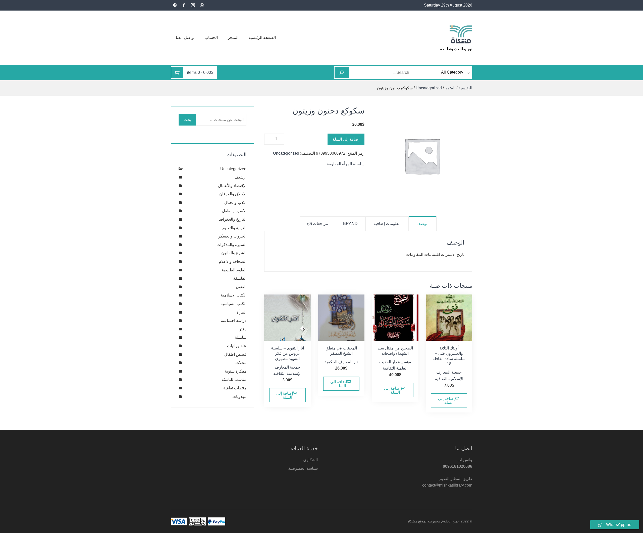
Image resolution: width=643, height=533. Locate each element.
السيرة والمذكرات (231, 245)
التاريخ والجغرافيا (232, 219)
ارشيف (240, 177)
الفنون (241, 287)
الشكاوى (310, 460)
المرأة (241, 312)
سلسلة (240, 337)
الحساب (211, 37)
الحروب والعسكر (232, 236)
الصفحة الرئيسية (262, 37)
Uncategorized (429, 88)
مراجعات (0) (317, 223)
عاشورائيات (236, 346)
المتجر (233, 37)
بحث (187, 119)
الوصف (422, 223)
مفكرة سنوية (235, 371)
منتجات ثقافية (234, 388)
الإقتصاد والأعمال (232, 186)
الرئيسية (465, 88)
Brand (350, 223)
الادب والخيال (235, 202)
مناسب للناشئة (234, 379)
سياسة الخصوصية (303, 468)
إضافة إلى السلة (346, 139)
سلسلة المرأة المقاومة (345, 164)
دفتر (242, 329)
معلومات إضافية (387, 223)
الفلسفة (239, 278)
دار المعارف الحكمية (341, 362)
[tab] (423, 223)
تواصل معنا (185, 37)
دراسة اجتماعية (233, 320)
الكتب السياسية (233, 304)
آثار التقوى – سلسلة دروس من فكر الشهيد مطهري (287, 353)
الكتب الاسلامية (233, 295)
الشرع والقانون (233, 253)
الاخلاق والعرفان (232, 194)
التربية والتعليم (234, 228)
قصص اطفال (235, 354)
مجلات (240, 363)
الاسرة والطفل (234, 211)
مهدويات (239, 396)
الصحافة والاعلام (232, 261)
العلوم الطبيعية (234, 270)
